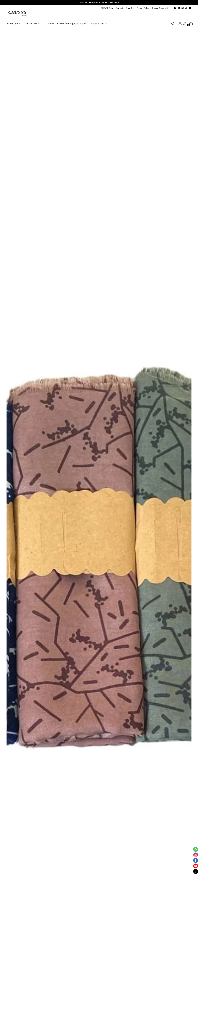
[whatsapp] (195, 849)
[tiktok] (195, 871)
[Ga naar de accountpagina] (179, 23)
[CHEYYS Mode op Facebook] (175, 8)
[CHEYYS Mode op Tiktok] (186, 8)
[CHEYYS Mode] (17, 13)
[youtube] (195, 866)
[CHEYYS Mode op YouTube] (190, 8)
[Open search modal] (173, 23)
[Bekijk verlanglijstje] (184, 23)
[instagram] (195, 855)
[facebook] (195, 860)
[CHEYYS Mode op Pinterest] (179, 8)
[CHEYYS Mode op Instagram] (182, 8)
